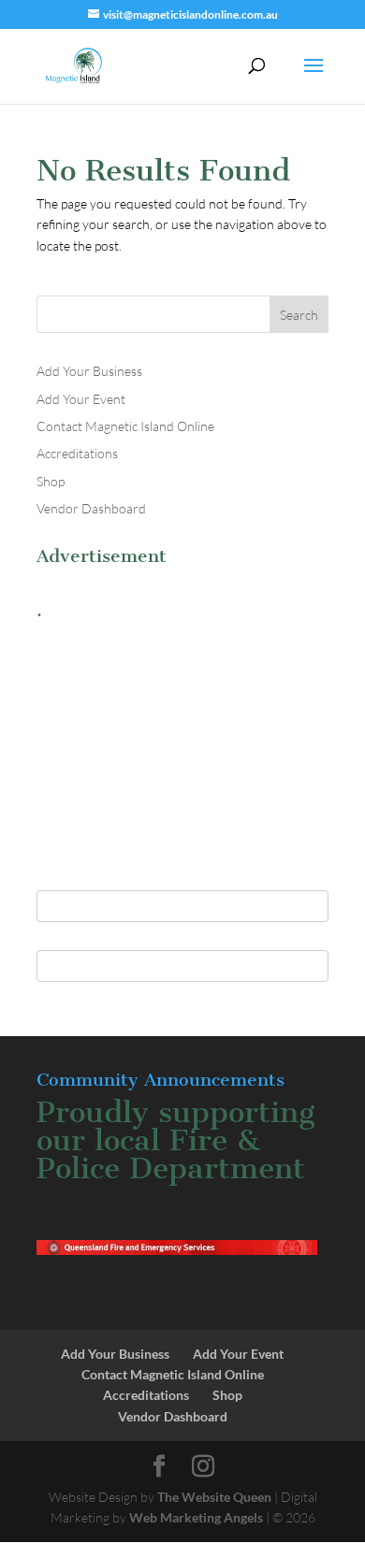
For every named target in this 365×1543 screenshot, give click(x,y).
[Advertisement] (182, 745)
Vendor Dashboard (91, 508)
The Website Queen (214, 1497)
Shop (50, 481)
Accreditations (77, 453)
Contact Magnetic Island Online (125, 426)
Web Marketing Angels (196, 1517)
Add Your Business (89, 371)
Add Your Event (80, 399)
